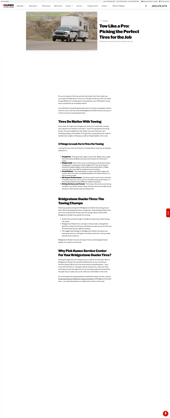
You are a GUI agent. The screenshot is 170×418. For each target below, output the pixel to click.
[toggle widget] (165, 413)
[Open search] (146, 6)
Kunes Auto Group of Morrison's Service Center (75, 279)
